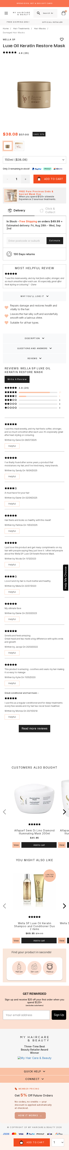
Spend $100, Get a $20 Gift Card (34, 3)
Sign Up (59, 1014)
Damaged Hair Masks (14, 33)
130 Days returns (24, 254)
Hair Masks (40, 28)
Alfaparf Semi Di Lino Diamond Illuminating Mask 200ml (34, 832)
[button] (61, 93)
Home (6, 28)
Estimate (54, 240)
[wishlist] (61, 39)
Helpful (12, 446)
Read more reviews (34, 728)
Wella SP (9, 39)
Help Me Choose (65, 577)
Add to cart (39, 845)
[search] (38, 13)
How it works (30, 1115)
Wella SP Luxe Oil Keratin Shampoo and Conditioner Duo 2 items (34, 926)
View (16, 845)
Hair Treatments (21, 28)
